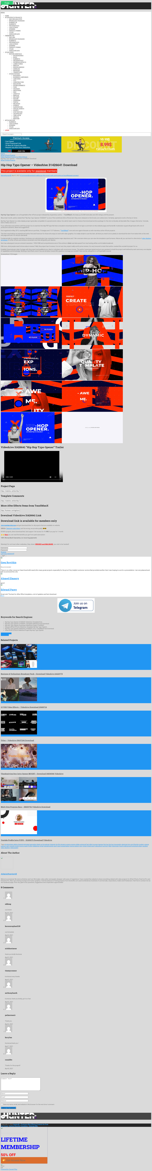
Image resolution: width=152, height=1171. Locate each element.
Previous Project (6, 633)
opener (146, 844)
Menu (3, 12)
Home (7, 15)
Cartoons (16, 79)
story (81, 846)
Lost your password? (7, 554)
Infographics (14, 25)
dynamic (63, 844)
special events (48, 846)
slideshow (36, 846)
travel (121, 846)
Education (17, 83)
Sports (15, 110)
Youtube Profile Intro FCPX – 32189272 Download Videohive (26, 840)
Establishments (19, 85)
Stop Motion (17, 112)
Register (3, 552)
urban (140, 846)
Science (16, 105)
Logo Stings (13, 27)
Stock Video (9, 52)
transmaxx (115, 846)
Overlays (16, 69)
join (132, 844)
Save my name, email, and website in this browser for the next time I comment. (29, 1104)
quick (26, 846)
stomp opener (74, 846)
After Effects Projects (13, 17)
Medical (16, 65)
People (15, 102)
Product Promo (15, 30)
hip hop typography (115, 844)
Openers (12, 29)
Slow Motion (18, 107)
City (14, 80)
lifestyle (136, 844)
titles (109, 846)
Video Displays (14, 34)
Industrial (17, 90)
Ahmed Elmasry (10, 578)
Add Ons (12, 37)
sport (55, 846)
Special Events (18, 108)
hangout (101, 844)
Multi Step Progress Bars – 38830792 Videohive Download (25, 807)
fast (87, 844)
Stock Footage (14, 74)
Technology (17, 113)
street (85, 846)
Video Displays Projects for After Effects (14, 157)
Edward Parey (9, 589)
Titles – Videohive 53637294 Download (17, 740)
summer (105, 846)
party (8, 846)
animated (26, 844)
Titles (11, 32)
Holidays (16, 88)
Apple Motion (10, 120)
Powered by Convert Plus (9, 1169)
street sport (91, 846)
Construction (18, 82)
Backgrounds (18, 55)
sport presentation (63, 846)
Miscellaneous (18, 67)
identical (124, 844)
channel (52, 844)
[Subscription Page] (31, 152)
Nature (15, 98)
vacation (145, 846)
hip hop (106, 844)
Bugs (15, 57)
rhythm (30, 846)
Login (7, 130)
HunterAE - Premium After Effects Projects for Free (30, 1124)
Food (15, 87)
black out (40, 844)
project (17, 846)
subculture (98, 846)
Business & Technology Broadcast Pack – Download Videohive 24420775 (32, 674)
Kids (14, 92)
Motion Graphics (15, 54)
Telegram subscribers (13, 528)
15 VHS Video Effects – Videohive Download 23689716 (24, 707)
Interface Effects (19, 62)
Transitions (17, 72)
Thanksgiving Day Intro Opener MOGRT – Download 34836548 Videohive (32, 774)
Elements (12, 24)
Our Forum (4, 1126)
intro (128, 844)
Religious (16, 103)
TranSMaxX (64, 230)
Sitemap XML (33, 1126)
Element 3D (13, 22)
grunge (95, 844)
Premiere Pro (9, 35)
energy (68, 844)
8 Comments (24, 175)
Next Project (5, 635)
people (12, 846)
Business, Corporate (20, 77)
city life (57, 844)
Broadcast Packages (17, 20)
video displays (5, 848)
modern (141, 844)
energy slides (75, 844)
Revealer (16, 70)
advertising (10, 844)
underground (127, 846)
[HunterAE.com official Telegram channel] (76, 612)
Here (6, 535)
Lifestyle (16, 93)
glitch (91, 844)
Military (16, 97)
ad (5, 844)
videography (14, 848)
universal (135, 846)
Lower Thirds (18, 64)
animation (33, 844)
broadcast (46, 844)
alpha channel (18, 844)
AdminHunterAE (6, 175)
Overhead (16, 100)
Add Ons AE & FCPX (15, 19)
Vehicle (16, 117)
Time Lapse (17, 115)
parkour (3, 846)
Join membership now (8, 525)
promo (22, 846)
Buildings (16, 75)
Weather (16, 118)
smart (42, 846)
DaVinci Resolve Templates (18, 1126)
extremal (83, 844)
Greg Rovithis (8, 562)
